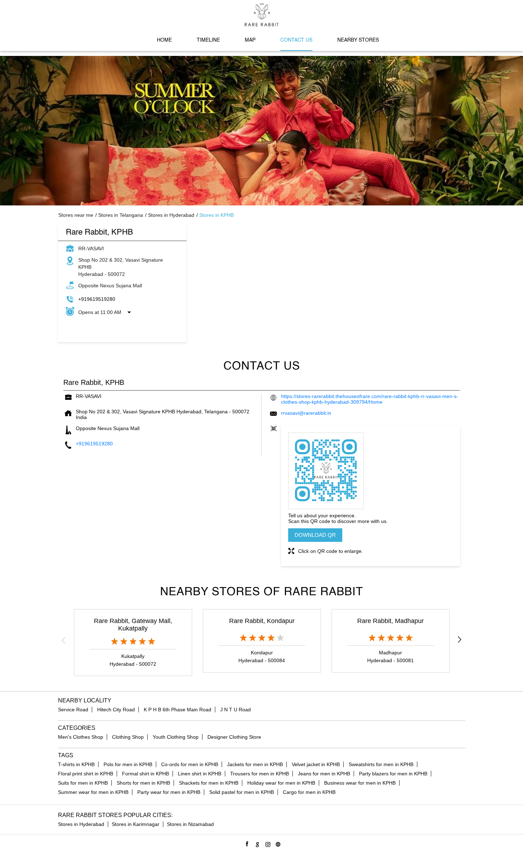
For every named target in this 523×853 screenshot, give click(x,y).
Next (459, 640)
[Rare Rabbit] (262, 14)
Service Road (73, 709)
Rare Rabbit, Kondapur (262, 620)
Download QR (315, 535)
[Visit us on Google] (256, 843)
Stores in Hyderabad (81, 824)
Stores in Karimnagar (135, 824)
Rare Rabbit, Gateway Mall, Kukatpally (133, 624)
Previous (63, 640)
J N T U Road (235, 709)
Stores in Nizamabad (190, 824)
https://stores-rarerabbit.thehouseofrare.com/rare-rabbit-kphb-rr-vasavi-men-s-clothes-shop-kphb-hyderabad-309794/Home (369, 399)
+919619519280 (96, 299)
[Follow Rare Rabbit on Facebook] (246, 843)
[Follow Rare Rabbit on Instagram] (266, 843)
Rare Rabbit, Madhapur (390, 620)
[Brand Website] (277, 843)
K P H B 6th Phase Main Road (177, 709)
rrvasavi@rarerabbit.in (306, 413)
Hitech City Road (116, 709)
